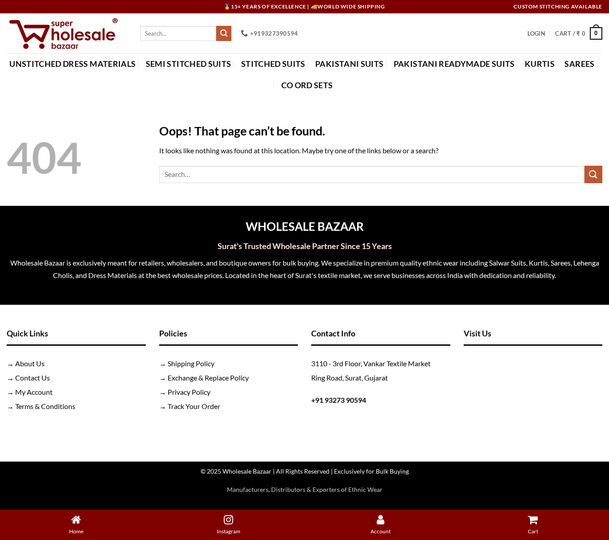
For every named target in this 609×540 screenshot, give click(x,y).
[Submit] (223, 33)
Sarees (579, 64)
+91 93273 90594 (338, 400)
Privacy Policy (189, 392)
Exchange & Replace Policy (208, 377)
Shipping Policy (191, 363)
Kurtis (540, 64)
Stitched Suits (273, 64)
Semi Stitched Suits (188, 64)
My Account (34, 392)
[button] (536, 33)
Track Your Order (194, 406)
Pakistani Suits (349, 64)
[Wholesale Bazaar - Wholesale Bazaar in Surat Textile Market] (67, 33)
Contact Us (32, 377)
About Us (30, 363)
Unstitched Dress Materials (72, 64)
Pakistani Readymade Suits (454, 64)
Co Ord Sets (307, 85)
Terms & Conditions (45, 406)
